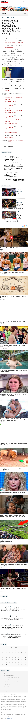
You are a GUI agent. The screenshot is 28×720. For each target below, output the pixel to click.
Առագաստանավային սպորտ (11, 677)
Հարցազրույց (11, 6)
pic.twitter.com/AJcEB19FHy (18, 42)
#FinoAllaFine (19, 97)
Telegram (11, 141)
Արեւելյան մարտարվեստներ (11, 682)
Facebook (22, 140)
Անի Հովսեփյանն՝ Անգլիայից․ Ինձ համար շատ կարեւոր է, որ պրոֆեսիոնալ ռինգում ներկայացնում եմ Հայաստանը (13, 636)
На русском (10, 146)
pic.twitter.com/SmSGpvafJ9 (11, 101)
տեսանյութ (6, 90)
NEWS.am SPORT (12, 140)
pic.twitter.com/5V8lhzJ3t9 (11, 132)
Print (5, 146)
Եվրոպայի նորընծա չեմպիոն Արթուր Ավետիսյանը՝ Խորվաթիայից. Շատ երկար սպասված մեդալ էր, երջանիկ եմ (12, 618)
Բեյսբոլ (5, 691)
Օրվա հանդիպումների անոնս (12, 156)
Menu (4, 13)
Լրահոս (19, 6)
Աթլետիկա (6, 673)
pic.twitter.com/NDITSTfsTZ (11, 112)
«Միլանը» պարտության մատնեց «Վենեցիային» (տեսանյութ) (13, 160)
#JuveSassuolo (8, 42)
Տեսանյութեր (8, 5)
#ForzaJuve (7, 99)
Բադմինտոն (6, 684)
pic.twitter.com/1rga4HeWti (11, 123)
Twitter (6, 141)
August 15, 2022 (9, 47)
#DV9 (6, 108)
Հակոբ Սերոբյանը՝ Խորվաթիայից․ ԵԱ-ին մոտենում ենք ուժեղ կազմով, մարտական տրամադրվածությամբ (12, 627)
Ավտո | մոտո (6, 679)
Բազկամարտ (6, 686)
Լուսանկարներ (19, 5)
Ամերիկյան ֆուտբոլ (8, 675)
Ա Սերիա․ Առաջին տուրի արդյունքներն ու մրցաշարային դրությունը (13, 174)
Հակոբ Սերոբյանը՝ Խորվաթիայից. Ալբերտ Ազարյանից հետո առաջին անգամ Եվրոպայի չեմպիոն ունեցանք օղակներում (13, 609)
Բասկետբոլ (6, 688)
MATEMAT (9, 718)
